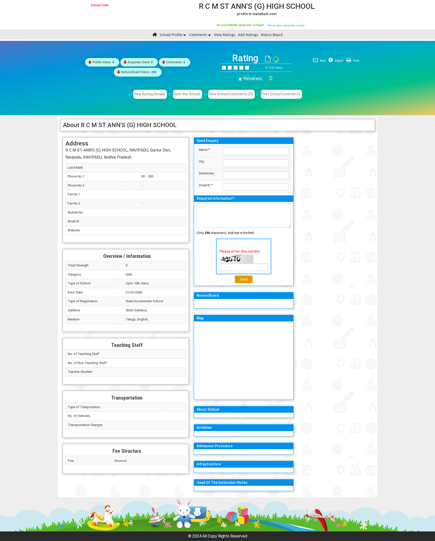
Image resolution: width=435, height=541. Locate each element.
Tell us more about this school (285, 25)
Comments (198, 34)
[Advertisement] (335, 210)
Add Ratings (248, 34)
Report (339, 61)
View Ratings (224, 34)
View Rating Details (149, 94)
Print (355, 61)
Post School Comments (280, 94)
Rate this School (186, 94)
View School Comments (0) (231, 94)
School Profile (171, 34)
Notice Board (272, 34)
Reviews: (257, 78)
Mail (322, 61)
